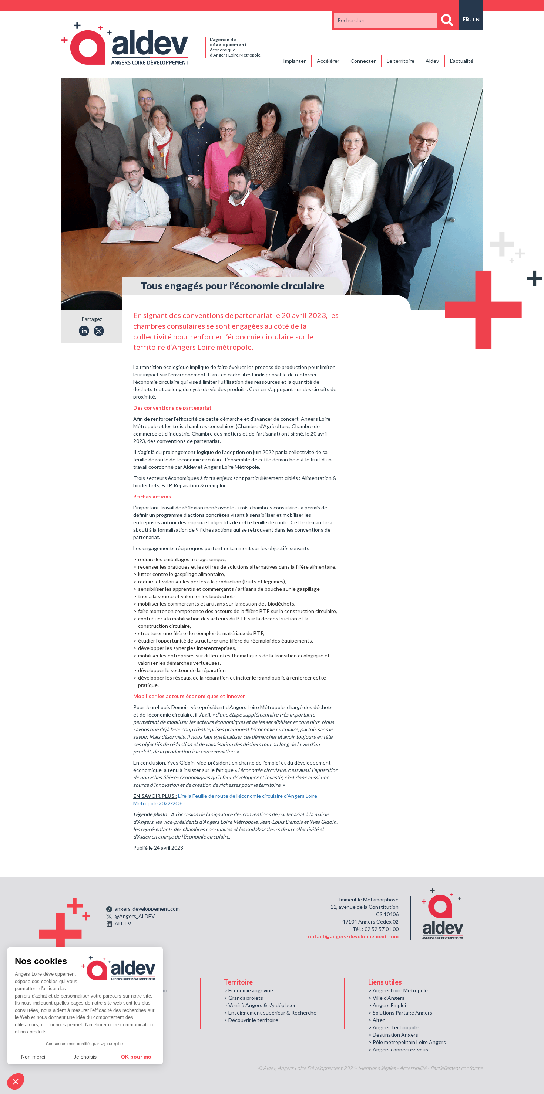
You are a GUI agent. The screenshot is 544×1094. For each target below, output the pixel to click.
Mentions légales (377, 1068)
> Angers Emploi (387, 1005)
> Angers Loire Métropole (398, 990)
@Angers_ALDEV (135, 916)
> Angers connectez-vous (398, 1049)
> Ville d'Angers (386, 998)
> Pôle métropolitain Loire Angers (407, 1042)
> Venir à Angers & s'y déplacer (260, 1005)
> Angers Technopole (393, 1027)
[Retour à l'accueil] (124, 43)
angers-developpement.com (147, 908)
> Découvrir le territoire (251, 1020)
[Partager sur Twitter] (99, 331)
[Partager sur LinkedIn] (84, 331)
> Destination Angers (393, 1035)
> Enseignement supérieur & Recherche (270, 1012)
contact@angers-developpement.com (352, 936)
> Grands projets (243, 998)
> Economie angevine (248, 990)
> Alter (376, 1020)
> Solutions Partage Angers (400, 1012)
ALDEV (123, 923)
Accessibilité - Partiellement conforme (441, 1068)
